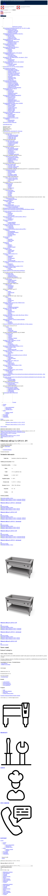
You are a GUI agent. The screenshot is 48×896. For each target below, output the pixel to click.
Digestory (7, 243)
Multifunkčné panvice (10, 34)
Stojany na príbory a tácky (11, 267)
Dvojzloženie (10, 286)
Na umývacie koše (11, 260)
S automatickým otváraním (13, 157)
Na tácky (10, 173)
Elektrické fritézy (11, 120)
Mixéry (7, 297)
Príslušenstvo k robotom (13, 276)
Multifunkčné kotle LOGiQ (13, 41)
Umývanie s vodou (12, 165)
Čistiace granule (11, 162)
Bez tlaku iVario (11, 36)
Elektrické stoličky (11, 114)
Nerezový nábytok (6, 876)
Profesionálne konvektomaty (13, 70)
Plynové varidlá (11, 111)
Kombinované (11, 264)
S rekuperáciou (11, 153)
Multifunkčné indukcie (10, 45)
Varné (9, 293)
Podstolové (10, 50)
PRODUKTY (3, 732)
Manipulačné (10, 255)
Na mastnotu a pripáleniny (13, 388)
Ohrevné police (9, 366)
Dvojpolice (10, 368)
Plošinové (10, 257)
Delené (9, 353)
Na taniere (10, 193)
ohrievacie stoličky (9, 113)
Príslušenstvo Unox (12, 77)
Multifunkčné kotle (9, 40)
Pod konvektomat (11, 231)
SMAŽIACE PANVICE (10, 96)
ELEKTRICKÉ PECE (7, 124)
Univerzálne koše (11, 191)
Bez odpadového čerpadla (13, 135)
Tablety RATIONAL (12, 86)
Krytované (10, 214)
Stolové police (11, 251)
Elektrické (10, 184)
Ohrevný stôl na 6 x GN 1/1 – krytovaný (10, 632)
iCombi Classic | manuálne (13, 84)
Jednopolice (10, 367)
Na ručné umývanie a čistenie (11, 387)
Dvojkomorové (11, 187)
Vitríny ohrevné (9, 361)
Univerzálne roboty (9, 273)
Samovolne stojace (11, 55)
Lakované (10, 306)
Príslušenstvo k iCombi (12, 32)
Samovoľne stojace (12, 275)
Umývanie (5, 874)
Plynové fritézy (11, 121)
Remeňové (10, 313)
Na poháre (10, 195)
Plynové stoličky (11, 115)
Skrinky (9, 252)
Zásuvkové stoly (11, 215)
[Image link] (16, 28)
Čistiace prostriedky (7, 879)
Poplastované (10, 330)
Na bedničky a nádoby (12, 174)
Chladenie (5, 875)
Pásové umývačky (11, 172)
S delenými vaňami (12, 358)
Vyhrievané (10, 335)
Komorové (10, 317)
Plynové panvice (11, 98)
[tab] (25, 449)
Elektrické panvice (11, 97)
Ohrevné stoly (8, 356)
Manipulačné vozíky (10, 341)
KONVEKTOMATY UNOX (11, 69)
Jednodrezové (10, 218)
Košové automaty (11, 171)
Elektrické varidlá (11, 110)
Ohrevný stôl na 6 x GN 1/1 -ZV (7, 436)
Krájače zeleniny (9, 279)
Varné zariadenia (6, 873)
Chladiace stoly (9, 58)
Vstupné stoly (10, 226)
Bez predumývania (11, 151)
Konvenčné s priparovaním (13, 74)
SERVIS (2, 767)
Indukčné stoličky (11, 116)
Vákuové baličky (9, 316)
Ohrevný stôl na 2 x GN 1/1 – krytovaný (10, 502)
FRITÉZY (8, 118)
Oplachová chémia (11, 380)
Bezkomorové (11, 318)
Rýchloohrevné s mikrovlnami (14, 72)
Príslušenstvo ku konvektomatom (14, 87)
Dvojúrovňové (11, 145)
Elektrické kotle (11, 90)
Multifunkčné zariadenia (8, 872)
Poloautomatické (11, 311)
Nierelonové (10, 322)
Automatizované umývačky (11, 169)
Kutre (7, 290)
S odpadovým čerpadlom (13, 136)
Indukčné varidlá (11, 108)
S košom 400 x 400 (12, 138)
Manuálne (10, 185)
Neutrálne (10, 334)
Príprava (4, 877)
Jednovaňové (10, 352)
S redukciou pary (11, 144)
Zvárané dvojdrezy (11, 223)
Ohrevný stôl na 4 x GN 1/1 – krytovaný (10, 540)
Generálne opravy (9, 409)
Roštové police (11, 240)
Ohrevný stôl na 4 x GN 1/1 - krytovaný (8, 433)
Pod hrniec (10, 235)
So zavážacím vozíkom (12, 56)
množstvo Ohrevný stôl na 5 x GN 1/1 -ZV (10, 443)
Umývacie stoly (11, 180)
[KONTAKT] (16, 835)
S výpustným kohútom (12, 331)
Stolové (9, 291)
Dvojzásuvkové (11, 60)
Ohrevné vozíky (9, 351)
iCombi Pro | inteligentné (13, 83)
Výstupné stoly (11, 227)
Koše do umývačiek (9, 190)
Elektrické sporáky (11, 105)
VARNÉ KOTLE (9, 89)
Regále (7, 238)
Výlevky (7, 262)
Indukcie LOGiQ (11, 46)
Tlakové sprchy (11, 202)
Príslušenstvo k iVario (12, 38)
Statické (9, 268)
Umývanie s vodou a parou (13, 166)
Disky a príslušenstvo (12, 282)
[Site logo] (8, 8)
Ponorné (9, 299)
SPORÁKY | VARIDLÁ (10, 104)
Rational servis (8, 408)
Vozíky (7, 254)
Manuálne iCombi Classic (13, 31)
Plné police (10, 239)
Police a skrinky (9, 249)
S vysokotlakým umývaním (13, 154)
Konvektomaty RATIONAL (11, 29)
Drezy (9, 181)
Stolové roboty (11, 274)
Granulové (10, 51)
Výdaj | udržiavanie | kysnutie (14, 75)
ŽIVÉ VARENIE (4, 803)
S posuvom (10, 269)
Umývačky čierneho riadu (11, 164)
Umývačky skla (9, 133)
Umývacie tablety (11, 383)
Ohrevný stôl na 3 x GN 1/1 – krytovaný (10, 521)
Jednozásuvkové (11, 59)
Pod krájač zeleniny (12, 234)
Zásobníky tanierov (9, 370)
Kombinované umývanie (13, 159)
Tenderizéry (10, 288)
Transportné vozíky (9, 62)
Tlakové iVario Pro (12, 37)
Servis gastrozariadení (10, 407)
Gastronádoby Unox (12, 78)
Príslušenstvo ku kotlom (12, 93)
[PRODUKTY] (16, 730)
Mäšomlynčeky (9, 284)
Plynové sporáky (11, 106)
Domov (2, 430)
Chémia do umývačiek (10, 198)
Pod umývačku (11, 233)
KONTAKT (3, 838)
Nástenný (10, 244)
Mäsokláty (8, 320)
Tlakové (9, 186)
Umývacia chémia (11, 379)
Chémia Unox (11, 79)
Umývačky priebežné (10, 147)
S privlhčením (11, 339)
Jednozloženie (11, 285)
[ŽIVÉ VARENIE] (16, 800)
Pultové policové (11, 363)
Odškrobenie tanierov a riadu (13, 389)
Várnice (7, 326)
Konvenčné (10, 76)
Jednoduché (10, 213)
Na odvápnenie (11, 391)
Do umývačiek (8, 378)
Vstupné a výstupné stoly (13, 178)
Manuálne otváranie (12, 158)
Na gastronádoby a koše (13, 344)
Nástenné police (11, 250)
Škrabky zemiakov (9, 303)
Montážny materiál (11, 246)
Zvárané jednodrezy (12, 222)
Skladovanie (5, 881)
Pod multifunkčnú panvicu (13, 232)
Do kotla (9, 301)
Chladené (10, 337)
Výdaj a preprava (7, 430)
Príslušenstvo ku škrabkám (13, 307)
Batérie (9, 203)
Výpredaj (5, 882)
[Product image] (12, 500)
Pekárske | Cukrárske (12, 71)
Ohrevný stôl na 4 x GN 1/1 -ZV (8, 622)
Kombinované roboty (12, 280)
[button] (4, 506)
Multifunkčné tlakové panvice (14, 101)
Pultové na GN (11, 362)
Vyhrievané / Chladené (12, 338)
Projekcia (7, 413)
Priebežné (10, 49)
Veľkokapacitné (11, 292)
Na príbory (10, 192)
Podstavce (8, 230)
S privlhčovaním (11, 65)
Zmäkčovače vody (9, 183)
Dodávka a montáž (9, 412)
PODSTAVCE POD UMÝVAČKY (13, 205)
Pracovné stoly (8, 212)
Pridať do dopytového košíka (6, 445)
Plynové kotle (10, 92)
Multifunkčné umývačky (10, 48)
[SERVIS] (16, 765)
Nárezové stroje (9, 309)
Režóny (9, 359)
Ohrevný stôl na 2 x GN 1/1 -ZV (8, 512)
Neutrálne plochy (11, 102)
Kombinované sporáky (12, 107)
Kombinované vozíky (12, 349)
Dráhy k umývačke (9, 225)
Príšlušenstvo (10, 160)
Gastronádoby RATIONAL (13, 85)
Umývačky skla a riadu (10, 140)
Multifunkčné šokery (10, 54)
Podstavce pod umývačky (13, 207)
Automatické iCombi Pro (13, 30)
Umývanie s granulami (12, 167)
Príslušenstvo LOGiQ (12, 42)
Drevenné (10, 321)
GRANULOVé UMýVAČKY (12, 156)
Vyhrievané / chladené (12, 64)
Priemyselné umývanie (12, 175)
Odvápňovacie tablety (12, 384)
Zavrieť (2, 840)
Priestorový (10, 245)
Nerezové (10, 304)
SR (1, 505)
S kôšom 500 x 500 (12, 137)
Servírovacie (10, 343)
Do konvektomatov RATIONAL (12, 382)
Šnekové (9, 312)
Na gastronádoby (11, 258)
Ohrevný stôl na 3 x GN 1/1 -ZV (8, 530)
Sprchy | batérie (9, 201)
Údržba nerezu (11, 390)
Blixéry (9, 294)
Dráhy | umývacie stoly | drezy (12, 177)
